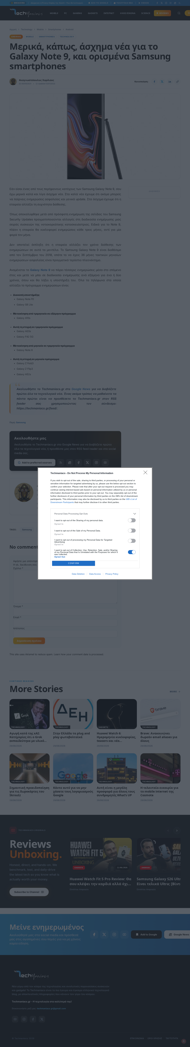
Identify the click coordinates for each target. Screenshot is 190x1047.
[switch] (132, 520)
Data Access (95, 574)
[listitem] (95, 513)
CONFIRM (73, 563)
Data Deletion (78, 574)
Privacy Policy (111, 574)
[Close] (146, 473)
